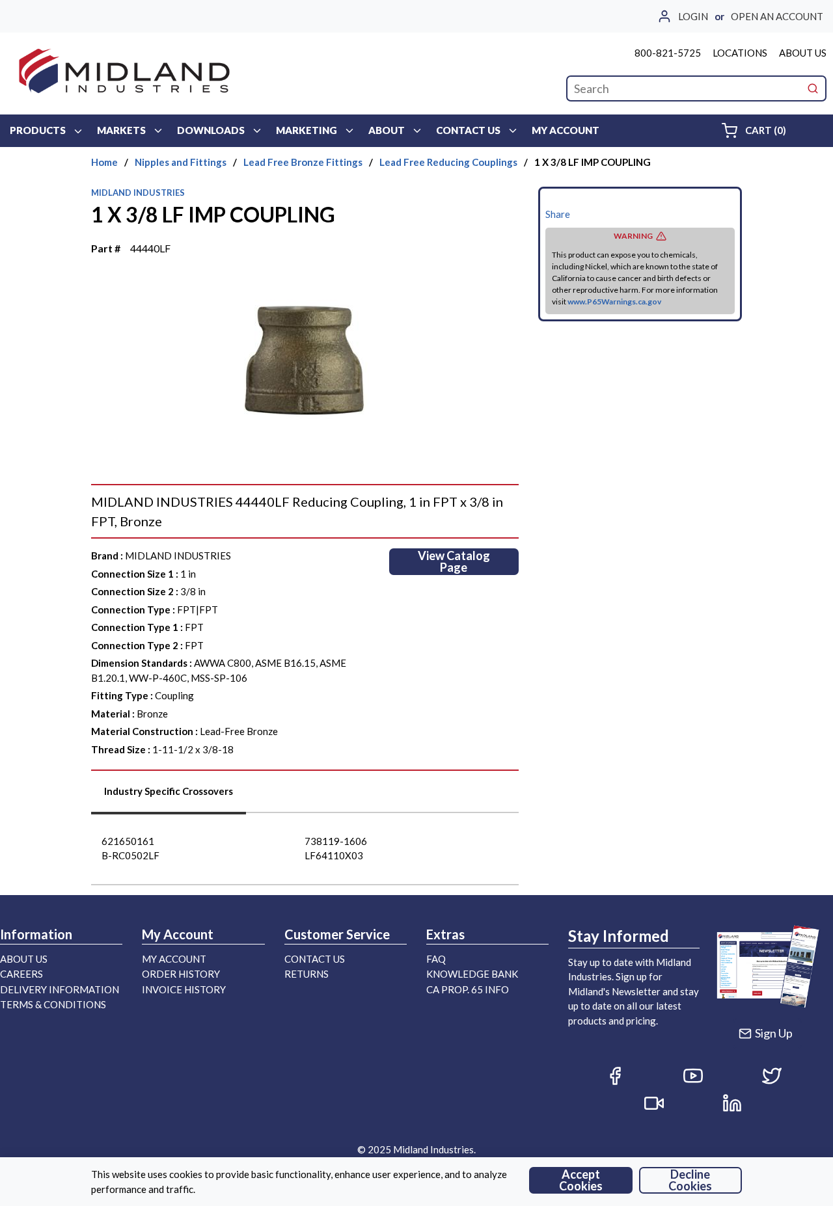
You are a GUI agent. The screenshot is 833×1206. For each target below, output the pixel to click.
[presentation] (168, 795)
